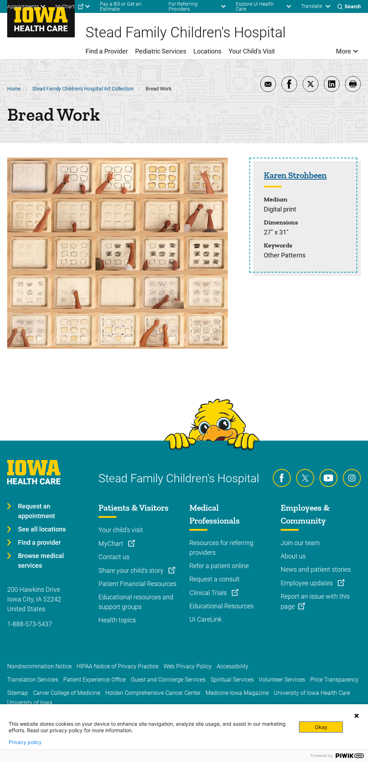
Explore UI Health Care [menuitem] (255, 6)
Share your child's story (131, 570)
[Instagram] (352, 478)
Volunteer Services (282, 679)
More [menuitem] (343, 51)
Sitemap (17, 692)
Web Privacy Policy (188, 666)
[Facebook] (282, 478)
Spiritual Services (232, 679)
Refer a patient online (219, 566)
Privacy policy (25, 742)
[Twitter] (305, 478)
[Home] (41, 18)
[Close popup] (356, 716)
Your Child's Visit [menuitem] (252, 51)
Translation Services (32, 679)
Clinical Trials (208, 592)
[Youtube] (328, 478)
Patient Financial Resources (137, 583)
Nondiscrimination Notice (39, 666)
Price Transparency (334, 679)
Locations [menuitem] (207, 51)
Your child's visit (120, 530)
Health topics (117, 620)
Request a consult (214, 579)
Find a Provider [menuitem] (107, 51)
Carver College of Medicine (66, 692)
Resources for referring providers (221, 547)
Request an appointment (36, 511)
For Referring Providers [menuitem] (183, 6)
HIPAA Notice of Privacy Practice (117, 666)
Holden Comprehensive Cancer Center (153, 692)
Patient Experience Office (94, 679)
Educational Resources (221, 606)
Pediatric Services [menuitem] (160, 51)
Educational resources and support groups (135, 601)
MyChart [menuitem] (65, 6)
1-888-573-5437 (29, 624)
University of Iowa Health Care (312, 692)
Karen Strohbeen (295, 175)
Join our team (300, 543)
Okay (321, 727)
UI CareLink (205, 619)
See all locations (42, 529)
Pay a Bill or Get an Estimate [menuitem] (121, 6)
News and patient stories (316, 569)
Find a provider (39, 542)
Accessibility (232, 666)
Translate (311, 6)
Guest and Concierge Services (168, 679)
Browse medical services (41, 560)
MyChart (111, 543)
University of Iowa (29, 702)
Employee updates (307, 583)
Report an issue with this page (315, 601)
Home (13, 89)
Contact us (113, 557)
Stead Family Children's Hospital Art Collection (83, 89)
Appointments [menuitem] (23, 6)
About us (293, 556)
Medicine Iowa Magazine (237, 692)
